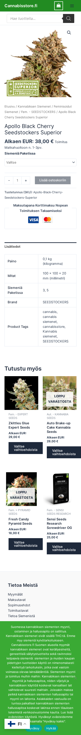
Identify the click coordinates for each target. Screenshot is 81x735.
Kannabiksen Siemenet (34, 106)
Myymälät (15, 594)
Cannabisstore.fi (20, 5)
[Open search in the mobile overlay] (40, 18)
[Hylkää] (75, 678)
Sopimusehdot (19, 605)
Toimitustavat (18, 611)
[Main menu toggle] (72, 5)
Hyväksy (33, 728)
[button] (69, 33)
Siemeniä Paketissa (19, 153)
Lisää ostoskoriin (52, 180)
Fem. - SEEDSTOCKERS (38, 112)
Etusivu (9, 106)
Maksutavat (17, 600)
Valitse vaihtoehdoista (25, 448)
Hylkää (51, 728)
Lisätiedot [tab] (12, 247)
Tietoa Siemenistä (21, 616)
